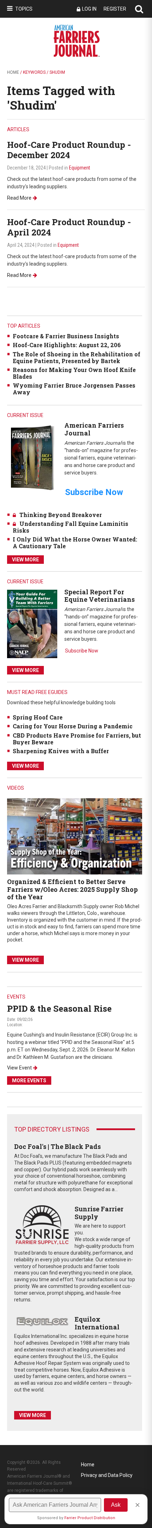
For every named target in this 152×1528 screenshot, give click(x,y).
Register (115, 9)
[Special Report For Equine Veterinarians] (32, 623)
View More (25, 559)
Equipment (79, 168)
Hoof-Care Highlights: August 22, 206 (67, 345)
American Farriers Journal (94, 429)
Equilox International (97, 1323)
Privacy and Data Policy (107, 1475)
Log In (89, 9)
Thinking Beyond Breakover (60, 514)
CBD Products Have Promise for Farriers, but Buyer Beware (77, 739)
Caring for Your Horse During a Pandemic (73, 726)
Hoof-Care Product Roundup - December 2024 (69, 150)
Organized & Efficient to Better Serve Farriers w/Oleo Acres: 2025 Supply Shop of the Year (72, 889)
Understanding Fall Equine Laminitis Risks (70, 527)
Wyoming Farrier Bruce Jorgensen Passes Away (74, 389)
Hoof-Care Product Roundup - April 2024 (69, 227)
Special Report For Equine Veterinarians (99, 596)
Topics (24, 9)
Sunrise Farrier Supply (99, 1213)
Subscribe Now (81, 651)
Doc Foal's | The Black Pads (57, 1146)
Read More (19, 198)
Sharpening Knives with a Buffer (61, 751)
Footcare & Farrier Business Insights (66, 336)
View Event (19, 1068)
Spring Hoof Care (38, 717)
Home (13, 72)
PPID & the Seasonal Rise (59, 1008)
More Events (29, 1080)
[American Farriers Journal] (32, 457)
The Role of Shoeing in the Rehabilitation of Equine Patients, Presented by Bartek (76, 357)
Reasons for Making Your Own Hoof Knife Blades (74, 373)
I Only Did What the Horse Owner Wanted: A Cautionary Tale (75, 542)
